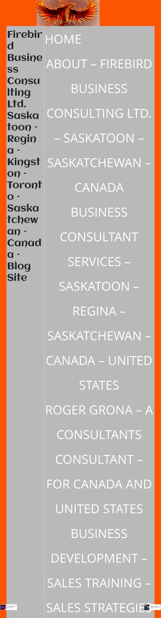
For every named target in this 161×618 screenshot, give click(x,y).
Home (63, 38)
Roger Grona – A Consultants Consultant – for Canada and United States (99, 459)
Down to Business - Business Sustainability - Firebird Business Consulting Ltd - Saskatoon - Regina (155, 607)
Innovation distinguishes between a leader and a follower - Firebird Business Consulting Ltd (11, 607)
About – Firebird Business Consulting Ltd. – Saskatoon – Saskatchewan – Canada (99, 125)
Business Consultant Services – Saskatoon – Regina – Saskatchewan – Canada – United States (99, 298)
